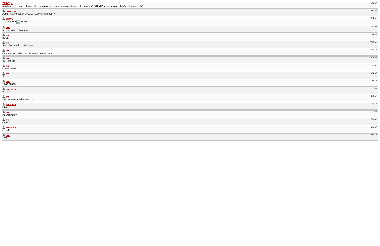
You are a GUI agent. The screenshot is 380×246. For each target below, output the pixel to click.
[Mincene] (3, 89)
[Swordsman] (3, 11)
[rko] (3, 27)
